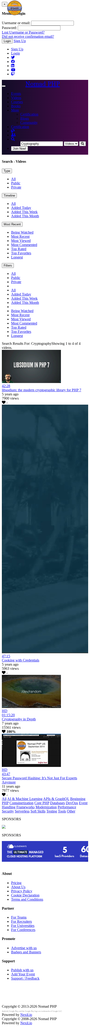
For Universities (22, 926)
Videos (16, 98)
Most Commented (24, 245)
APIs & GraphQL (56, 799)
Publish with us (22, 970)
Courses (17, 102)
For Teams (19, 917)
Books (16, 106)
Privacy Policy (21, 891)
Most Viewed (21, 241)
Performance (67, 807)
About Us (18, 887)
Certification (29, 114)
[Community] (13, 135)
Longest (17, 257)
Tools (62, 811)
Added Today (21, 208)
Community (29, 123)
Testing (51, 811)
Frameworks (25, 807)
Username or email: (16, 23)
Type (7, 171)
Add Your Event (23, 974)
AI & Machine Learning (24, 799)
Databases (57, 803)
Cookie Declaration (25, 895)
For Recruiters (21, 921)
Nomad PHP (42, 84)
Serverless (22, 811)
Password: (9, 28)
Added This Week (24, 212)
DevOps (72, 803)
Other (71, 811)
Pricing (16, 883)
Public (15, 183)
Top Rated (18, 249)
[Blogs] (13, 131)
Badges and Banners (26, 952)
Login (7, 41)
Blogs (24, 118)
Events (16, 94)
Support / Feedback (25, 978)
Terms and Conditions (27, 899)
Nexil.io (26, 1015)
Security (8, 811)
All (13, 179)
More (15, 110)
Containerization (21, 803)
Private (16, 187)
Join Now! (19, 148)
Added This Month (25, 216)
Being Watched (22, 232)
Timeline (9, 195)
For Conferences (23, 930)
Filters (8, 265)
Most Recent (12, 224)
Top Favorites (21, 253)
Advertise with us (24, 948)
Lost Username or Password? (23, 32)
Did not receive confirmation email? (28, 36)
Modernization (46, 807)
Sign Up (20, 41)
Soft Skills (37, 811)
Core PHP (41, 803)
